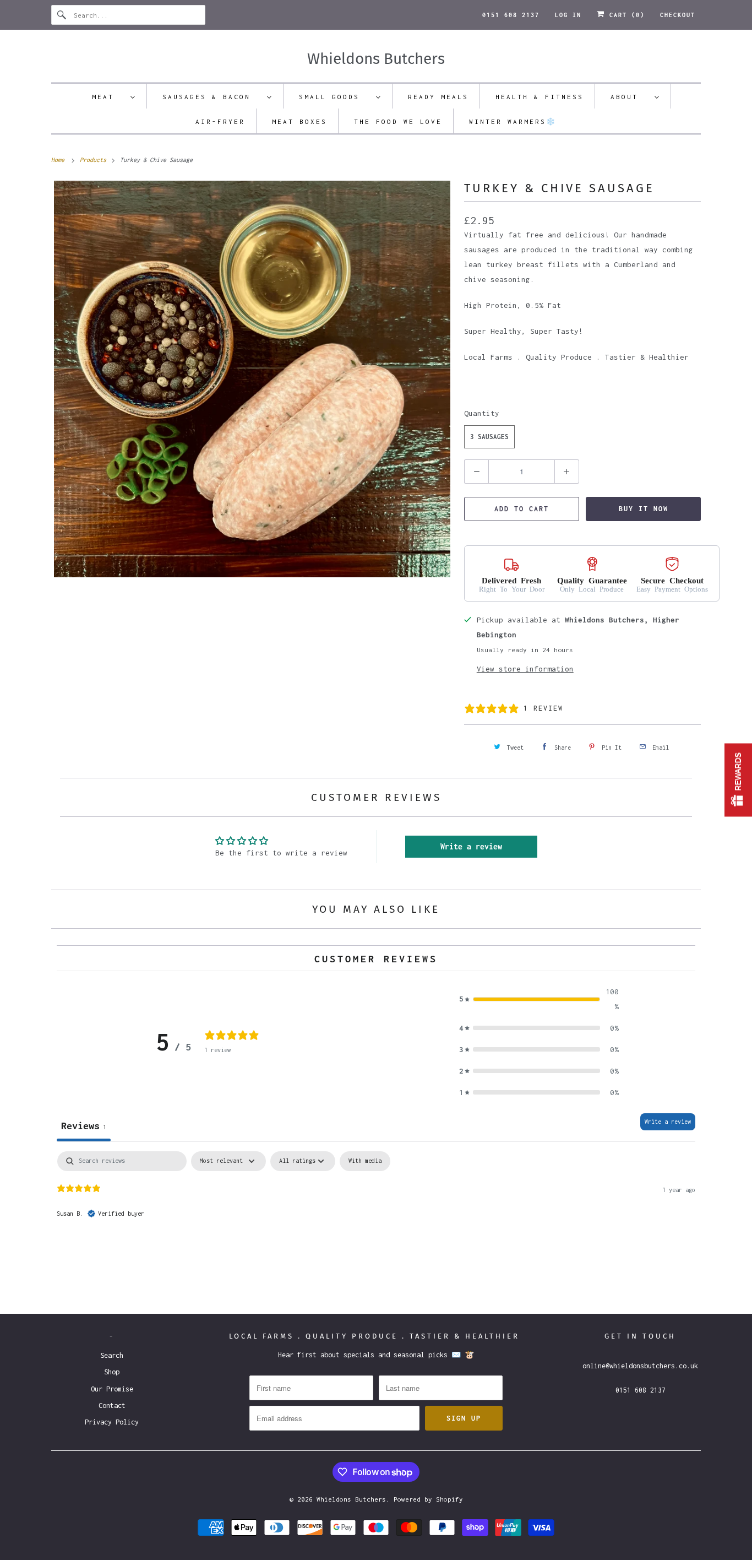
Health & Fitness (539, 96)
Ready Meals (438, 96)
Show (738, 780)
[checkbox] (365, 1161)
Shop (111, 1372)
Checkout (677, 15)
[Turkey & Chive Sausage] (252, 379)
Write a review (471, 846)
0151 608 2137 (511, 15)
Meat (108, 96)
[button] (539, 999)
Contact (112, 1405)
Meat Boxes (299, 121)
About (630, 96)
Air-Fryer (220, 121)
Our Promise (112, 1389)
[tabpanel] (376, 1222)
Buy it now (643, 509)
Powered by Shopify (428, 1499)
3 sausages (489, 436)
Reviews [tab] (83, 1125)
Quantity (481, 413)
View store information (525, 668)
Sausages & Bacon (211, 96)
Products (95, 159)
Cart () (625, 15)
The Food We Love (398, 121)
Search (111, 1355)
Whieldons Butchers (351, 1499)
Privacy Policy (112, 1422)
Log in (568, 15)
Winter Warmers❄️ (513, 121)
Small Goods (334, 96)
